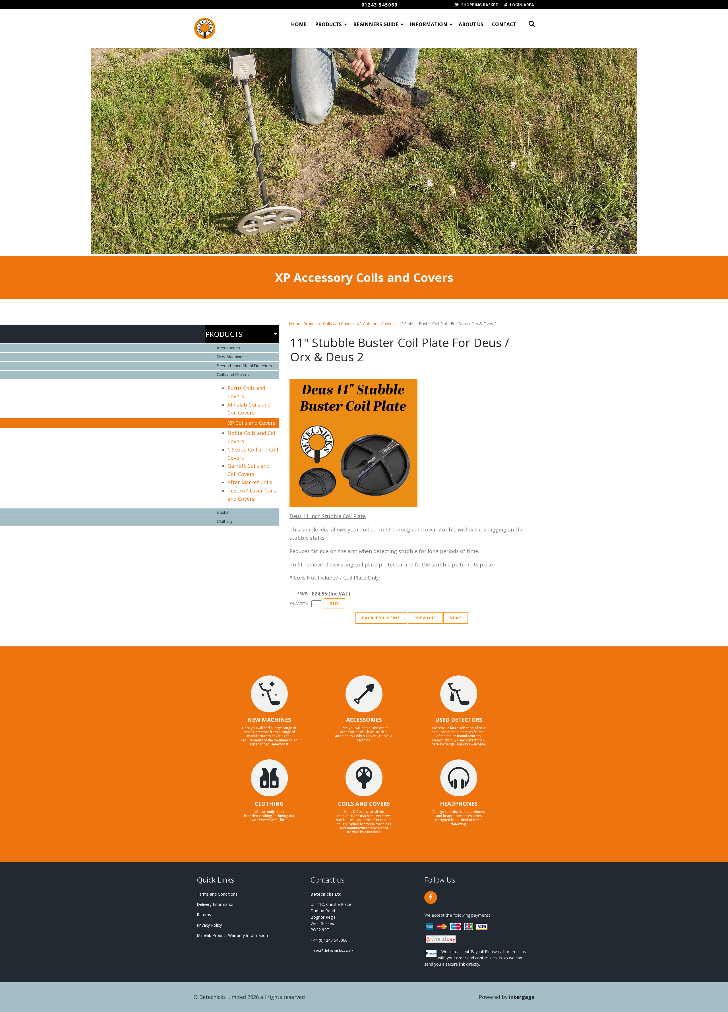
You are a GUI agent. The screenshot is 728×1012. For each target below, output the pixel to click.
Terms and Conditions (217, 894)
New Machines (231, 356)
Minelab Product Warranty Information (232, 935)
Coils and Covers (338, 323)
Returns (204, 914)
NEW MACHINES (269, 720)
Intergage (522, 997)
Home (299, 24)
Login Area (522, 5)
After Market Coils (250, 482)
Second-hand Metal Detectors (244, 365)
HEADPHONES (459, 803)
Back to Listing (381, 618)
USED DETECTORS (458, 720)
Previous (425, 618)
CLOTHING (269, 803)
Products (328, 24)
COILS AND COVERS (364, 803)
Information (428, 24)
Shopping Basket (479, 5)
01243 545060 (379, 5)
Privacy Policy (209, 925)
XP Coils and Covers (375, 323)
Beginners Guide (375, 24)
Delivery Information (216, 904)
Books (223, 512)
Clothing (224, 521)
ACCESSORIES (364, 720)
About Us (471, 24)
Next (456, 618)
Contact (504, 24)
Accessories (228, 347)
